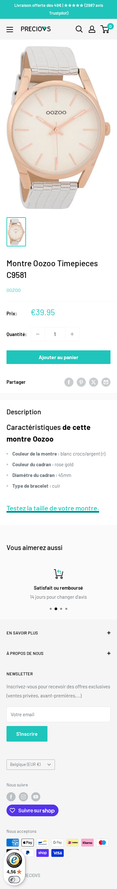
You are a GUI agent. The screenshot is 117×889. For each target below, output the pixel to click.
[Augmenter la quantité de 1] (72, 334)
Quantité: (16, 334)
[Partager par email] (105, 382)
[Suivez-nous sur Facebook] (11, 796)
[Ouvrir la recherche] (79, 29)
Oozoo (13, 290)
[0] (105, 29)
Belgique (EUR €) (25, 764)
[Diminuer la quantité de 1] (38, 334)
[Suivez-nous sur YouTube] (35, 796)
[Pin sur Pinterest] (81, 382)
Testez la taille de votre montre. (52, 508)
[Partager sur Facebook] (68, 382)
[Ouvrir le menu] (9, 29)
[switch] (14, 879)
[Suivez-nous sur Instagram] (23, 796)
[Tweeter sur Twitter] (93, 382)
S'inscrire (27, 734)
